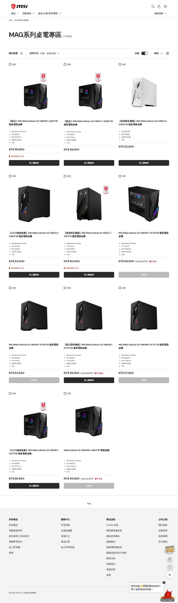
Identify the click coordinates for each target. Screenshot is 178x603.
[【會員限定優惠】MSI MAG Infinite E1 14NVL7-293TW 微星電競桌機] (89, 204)
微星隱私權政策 (114, 547)
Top (89, 503)
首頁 (10, 20)
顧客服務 (158, 13)
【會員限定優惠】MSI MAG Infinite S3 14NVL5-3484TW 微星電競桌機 (143, 123)
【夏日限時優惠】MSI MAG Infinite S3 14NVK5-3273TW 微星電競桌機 (88, 346)
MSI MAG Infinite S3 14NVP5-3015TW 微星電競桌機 (33, 346)
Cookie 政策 (112, 525)
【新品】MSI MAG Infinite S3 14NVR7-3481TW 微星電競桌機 (33, 123)
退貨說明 (110, 569)
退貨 (108, 575)
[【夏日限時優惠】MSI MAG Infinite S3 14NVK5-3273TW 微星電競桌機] (89, 316)
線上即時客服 (67, 547)
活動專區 (26, 13)
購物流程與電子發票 (116, 552)
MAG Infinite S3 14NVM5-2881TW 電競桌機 (86, 450)
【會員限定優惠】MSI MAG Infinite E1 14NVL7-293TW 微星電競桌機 (88, 234)
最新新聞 (163, 536)
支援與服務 (66, 530)
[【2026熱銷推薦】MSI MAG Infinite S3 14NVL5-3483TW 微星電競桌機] (34, 204)
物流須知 (110, 558)
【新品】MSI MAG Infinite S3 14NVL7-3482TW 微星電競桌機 (88, 123)
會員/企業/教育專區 (48, 13)
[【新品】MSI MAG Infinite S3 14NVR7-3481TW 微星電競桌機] (34, 92)
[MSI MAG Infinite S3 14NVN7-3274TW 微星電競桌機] (144, 204)
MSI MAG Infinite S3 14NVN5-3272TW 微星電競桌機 (144, 346)
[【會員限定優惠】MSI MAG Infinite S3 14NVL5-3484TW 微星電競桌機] (144, 92)
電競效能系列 (15, 530)
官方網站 (163, 541)
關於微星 (163, 525)
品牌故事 (163, 530)
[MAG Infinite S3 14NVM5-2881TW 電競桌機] (89, 421)
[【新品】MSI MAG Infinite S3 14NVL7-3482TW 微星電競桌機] (89, 92)
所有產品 (13, 525)
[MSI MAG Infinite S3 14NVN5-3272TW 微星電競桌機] (144, 316)
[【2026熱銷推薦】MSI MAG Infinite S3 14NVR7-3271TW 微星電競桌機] (34, 421)
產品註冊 (65, 541)
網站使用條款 (113, 536)
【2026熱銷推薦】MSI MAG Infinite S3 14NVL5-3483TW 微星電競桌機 (34, 234)
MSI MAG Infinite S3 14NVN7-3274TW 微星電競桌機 (143, 234)
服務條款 (110, 541)
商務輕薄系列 (15, 541)
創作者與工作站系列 (19, 536)
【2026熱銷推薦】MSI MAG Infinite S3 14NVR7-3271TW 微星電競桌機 (34, 452)
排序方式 (34, 53)
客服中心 (65, 536)
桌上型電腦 (14, 547)
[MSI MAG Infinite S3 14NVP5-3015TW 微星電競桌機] (34, 316)
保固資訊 (110, 563)
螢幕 (11, 552)
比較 (137, 53)
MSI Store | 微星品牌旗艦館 (26, 593)
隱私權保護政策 (114, 530)
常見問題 (65, 525)
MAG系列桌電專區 (22, 20)
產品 (13, 13)
